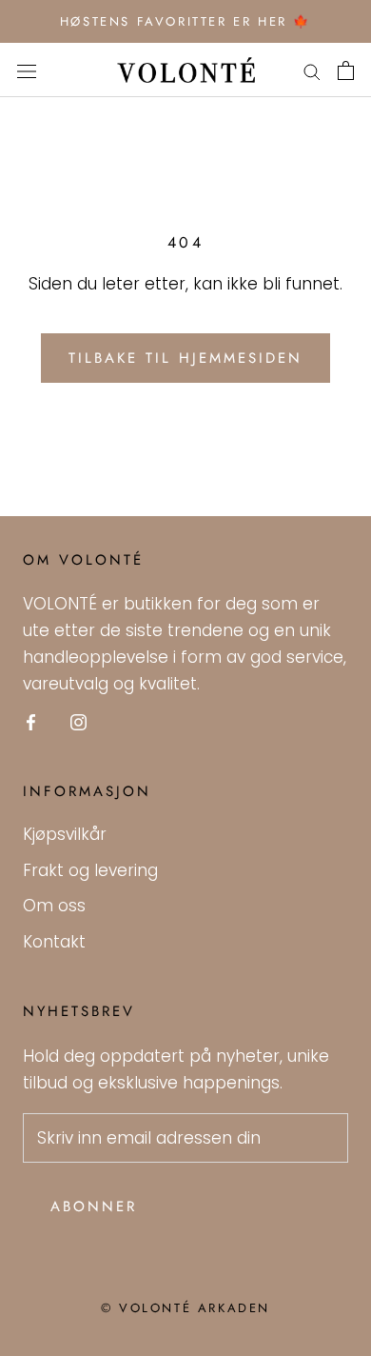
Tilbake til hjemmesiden (185, 358)
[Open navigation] (26, 70)
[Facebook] (31, 721)
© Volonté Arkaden (185, 1308)
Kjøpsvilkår (65, 834)
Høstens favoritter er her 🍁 (185, 21)
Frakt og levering (90, 870)
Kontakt (54, 941)
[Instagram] (78, 721)
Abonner (93, 1206)
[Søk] (312, 70)
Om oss (54, 905)
